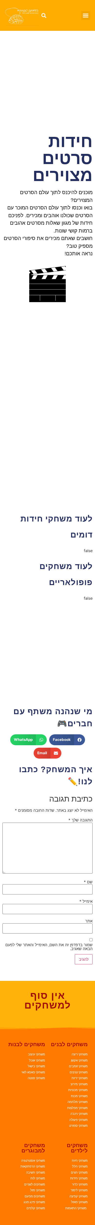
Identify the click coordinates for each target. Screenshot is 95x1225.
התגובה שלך (80, 820)
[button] (85, 15)
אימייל (86, 901)
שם (88, 882)
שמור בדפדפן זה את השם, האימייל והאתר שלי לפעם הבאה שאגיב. (49, 947)
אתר (89, 921)
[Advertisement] (47, 80)
